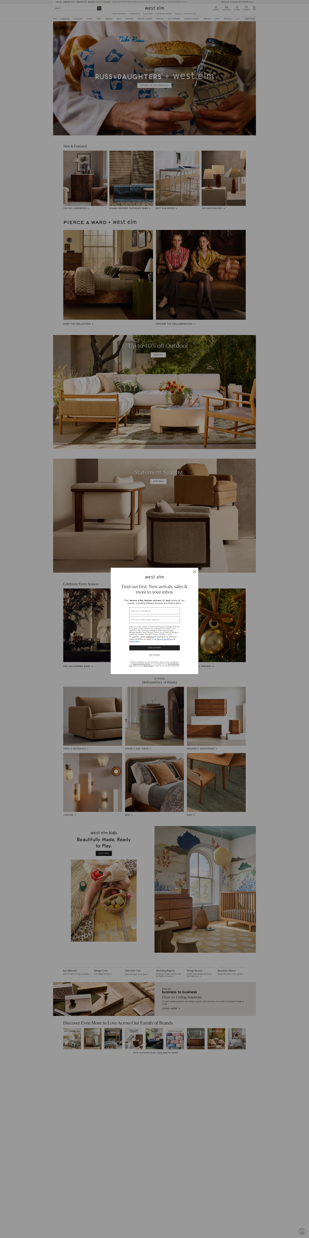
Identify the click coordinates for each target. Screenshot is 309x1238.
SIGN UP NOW (154, 648)
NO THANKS (154, 655)
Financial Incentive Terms (141, 664)
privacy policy (148, 666)
